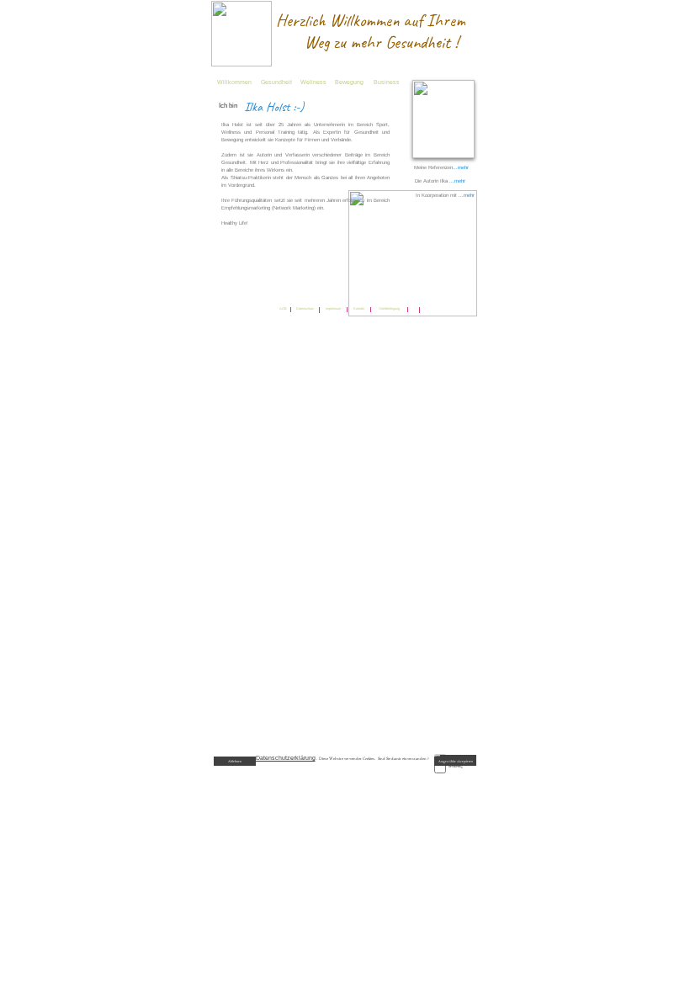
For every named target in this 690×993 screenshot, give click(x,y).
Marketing (455, 766)
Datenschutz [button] (305, 308)
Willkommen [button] (234, 82)
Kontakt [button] (358, 308)
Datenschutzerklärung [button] (286, 758)
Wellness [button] (313, 82)
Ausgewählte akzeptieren (455, 761)
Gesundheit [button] (276, 82)
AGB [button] (283, 308)
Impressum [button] (333, 308)
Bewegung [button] (349, 82)
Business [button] (387, 82)
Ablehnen (235, 761)
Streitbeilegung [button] (389, 308)
